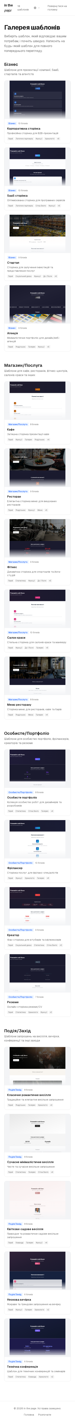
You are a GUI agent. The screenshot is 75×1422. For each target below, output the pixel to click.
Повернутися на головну (57, 8)
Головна (29, 1414)
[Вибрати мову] (37, 8)
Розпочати (44, 1414)
